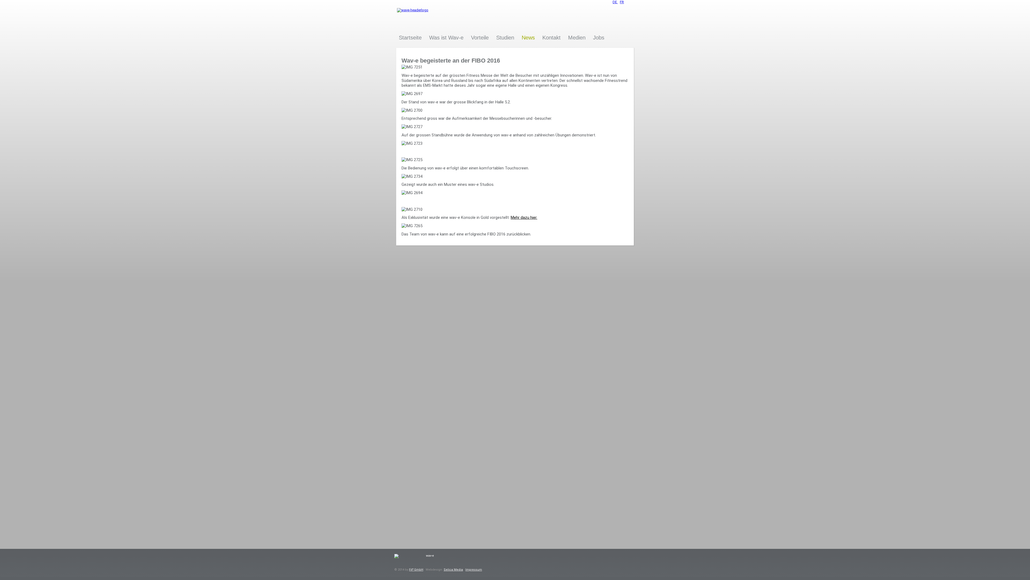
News (528, 38)
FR (622, 2)
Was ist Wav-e (446, 38)
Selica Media (453, 569)
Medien (577, 38)
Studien (505, 38)
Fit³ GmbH (416, 569)
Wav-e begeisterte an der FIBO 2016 (451, 60)
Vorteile (480, 38)
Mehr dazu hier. (524, 217)
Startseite (410, 38)
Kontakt (551, 38)
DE (615, 2)
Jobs (598, 38)
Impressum (473, 569)
